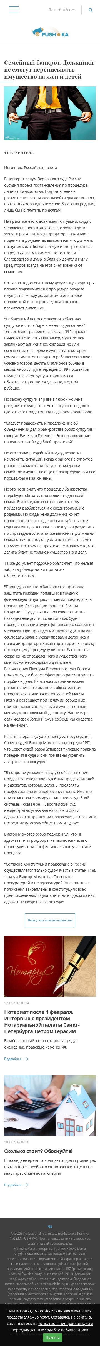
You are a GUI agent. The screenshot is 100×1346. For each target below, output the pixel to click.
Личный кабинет (62, 9)
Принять (52, 1337)
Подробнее (12, 1058)
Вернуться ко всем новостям (50, 920)
